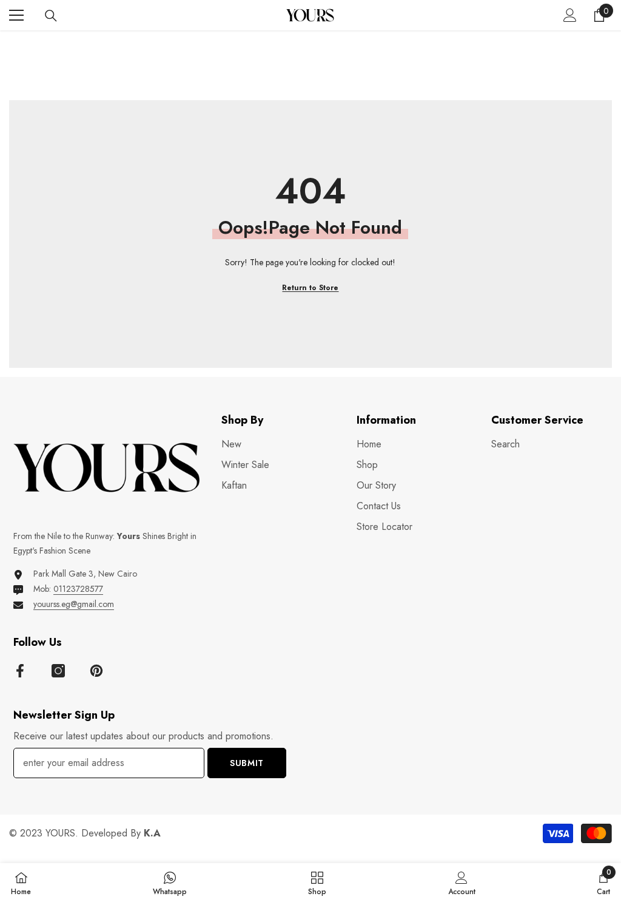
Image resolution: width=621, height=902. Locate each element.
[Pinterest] (96, 670)
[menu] (16, 15)
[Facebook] (20, 670)
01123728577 (78, 589)
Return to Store (310, 287)
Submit (247, 763)
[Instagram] (58, 670)
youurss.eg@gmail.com (73, 604)
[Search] (51, 15)
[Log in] (570, 15)
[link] (462, 883)
